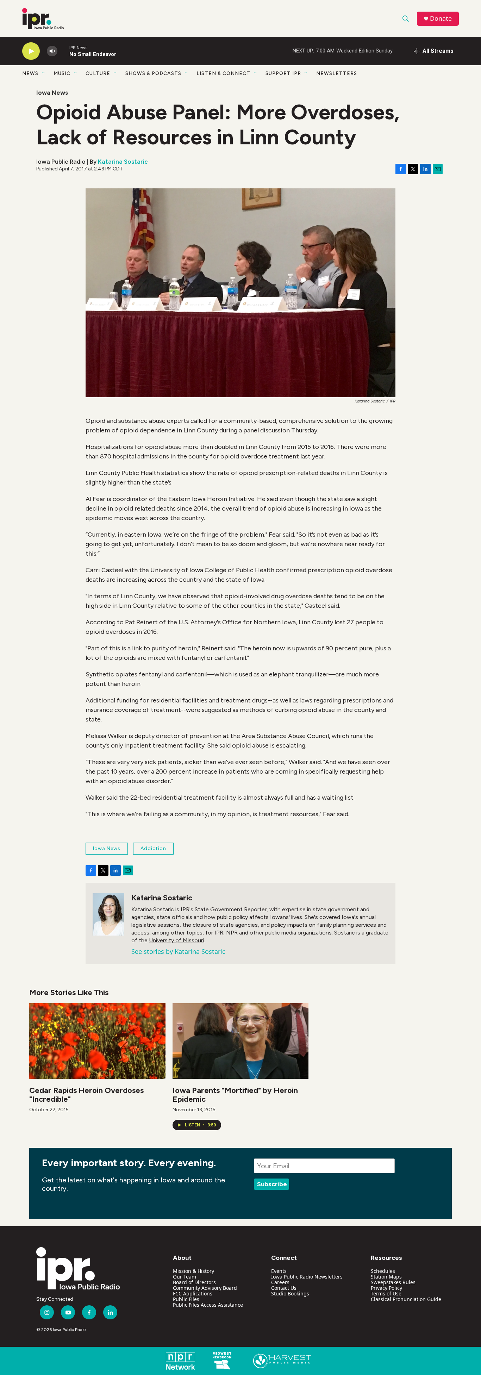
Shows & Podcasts (153, 73)
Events (279, 1271)
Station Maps (386, 1276)
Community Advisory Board (205, 1288)
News (30, 73)
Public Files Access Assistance (208, 1304)
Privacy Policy (386, 1288)
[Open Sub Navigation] (43, 73)
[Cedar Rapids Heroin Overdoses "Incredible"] (97, 1041)
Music (62, 73)
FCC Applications (192, 1293)
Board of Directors (194, 1282)
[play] (31, 51)
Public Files (186, 1299)
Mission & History (193, 1271)
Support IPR (283, 73)
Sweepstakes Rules (393, 1282)
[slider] (63, 51)
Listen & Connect (223, 73)
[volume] (52, 51)
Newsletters (336, 73)
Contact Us (283, 1288)
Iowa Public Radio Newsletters (307, 1276)
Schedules (383, 1271)
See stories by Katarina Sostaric (178, 951)
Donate (441, 18)
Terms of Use (386, 1293)
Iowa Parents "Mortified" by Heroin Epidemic (235, 1095)
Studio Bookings (290, 1293)
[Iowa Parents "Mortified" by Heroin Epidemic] (241, 1041)
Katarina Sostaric (123, 161)
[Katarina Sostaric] (108, 914)
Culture (98, 73)
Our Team (184, 1276)
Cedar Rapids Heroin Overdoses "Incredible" (86, 1095)
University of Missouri (176, 940)
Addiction (153, 848)
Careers (280, 1282)
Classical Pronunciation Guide (406, 1299)
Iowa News (52, 92)
